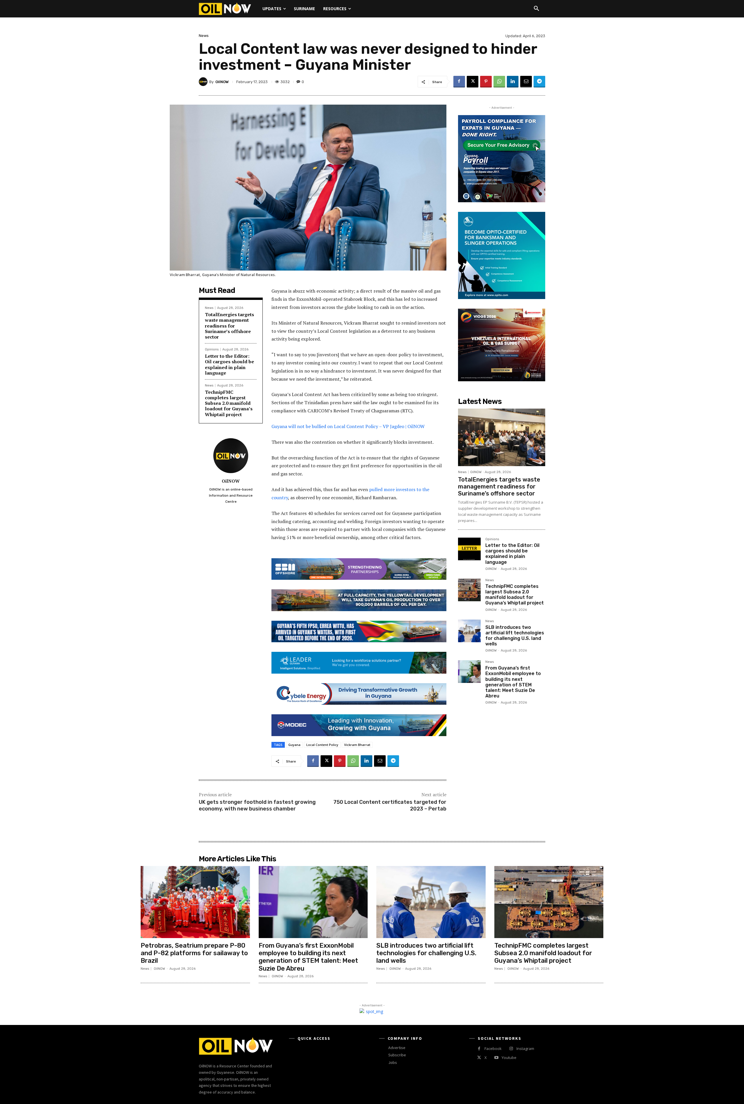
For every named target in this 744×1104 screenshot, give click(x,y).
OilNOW (222, 82)
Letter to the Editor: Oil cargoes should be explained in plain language (229, 364)
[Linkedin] (512, 81)
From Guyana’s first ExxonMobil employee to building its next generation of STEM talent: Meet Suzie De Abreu (513, 682)
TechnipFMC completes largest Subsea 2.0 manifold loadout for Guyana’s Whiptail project (229, 403)
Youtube (509, 1057)
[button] (536, 8)
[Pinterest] (486, 81)
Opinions (212, 349)
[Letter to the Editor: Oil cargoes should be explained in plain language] (469, 549)
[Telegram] (539, 81)
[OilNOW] (204, 81)
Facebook (493, 1048)
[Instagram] (511, 1048)
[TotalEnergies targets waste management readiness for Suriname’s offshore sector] (501, 437)
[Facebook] (459, 81)
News (204, 35)
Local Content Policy (322, 744)
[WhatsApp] (499, 81)
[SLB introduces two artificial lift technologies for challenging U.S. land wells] (469, 631)
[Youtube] (496, 1057)
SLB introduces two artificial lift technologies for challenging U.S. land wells (514, 636)
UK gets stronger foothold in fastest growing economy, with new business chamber (257, 805)
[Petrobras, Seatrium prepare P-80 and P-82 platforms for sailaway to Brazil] (195, 902)
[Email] (526, 81)
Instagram (525, 1048)
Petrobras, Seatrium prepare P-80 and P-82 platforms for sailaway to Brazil (194, 953)
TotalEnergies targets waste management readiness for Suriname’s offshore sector (229, 325)
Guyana (294, 744)
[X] (472, 81)
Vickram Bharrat (357, 744)
